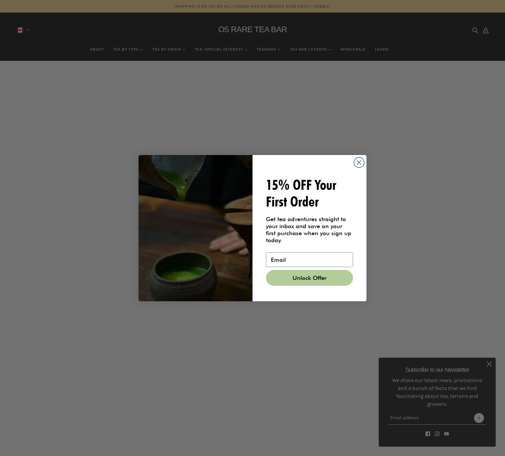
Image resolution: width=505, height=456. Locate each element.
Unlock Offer (309, 277)
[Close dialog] (359, 162)
